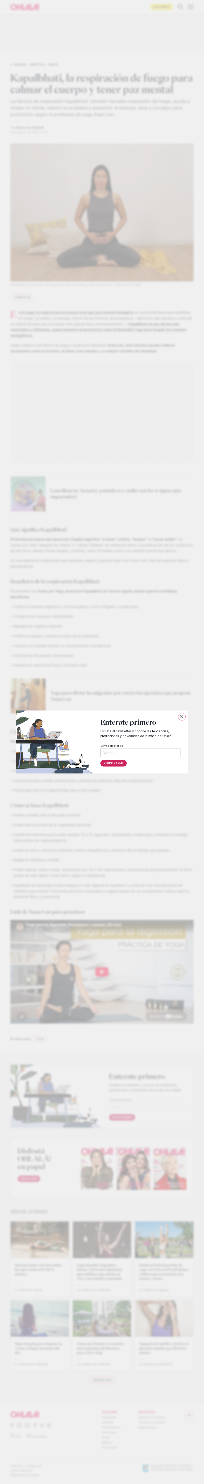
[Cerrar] (182, 716)
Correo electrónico (111, 745)
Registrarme (114, 763)
